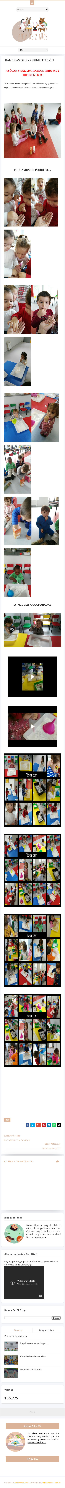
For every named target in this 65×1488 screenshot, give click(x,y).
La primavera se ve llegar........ (35, 1343)
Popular (18, 1330)
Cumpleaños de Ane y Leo (33, 1356)
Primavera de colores (31, 1369)
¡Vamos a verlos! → (37, 1442)
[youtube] (32, 2)
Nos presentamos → (36, 1237)
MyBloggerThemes (52, 1482)
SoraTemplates (21, 1482)
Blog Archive (46, 1330)
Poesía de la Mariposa (15, 1336)
